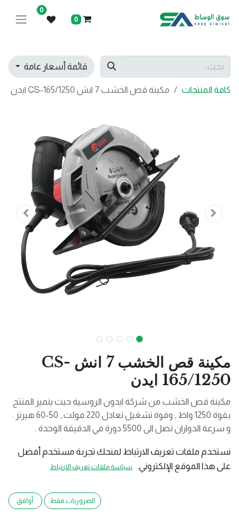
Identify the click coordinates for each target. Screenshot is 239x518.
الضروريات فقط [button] (72, 501)
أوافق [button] (25, 501)
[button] (214, 213)
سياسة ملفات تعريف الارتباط (91, 467)
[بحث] (111, 67)
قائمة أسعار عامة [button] (54, 66)
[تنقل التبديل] (21, 20)
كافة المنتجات (206, 89)
